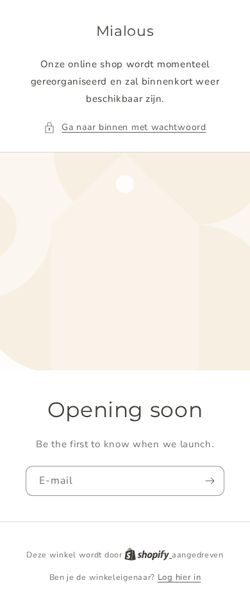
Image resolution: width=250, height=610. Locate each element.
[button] (125, 127)
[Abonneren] (210, 481)
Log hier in (179, 577)
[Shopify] (148, 555)
